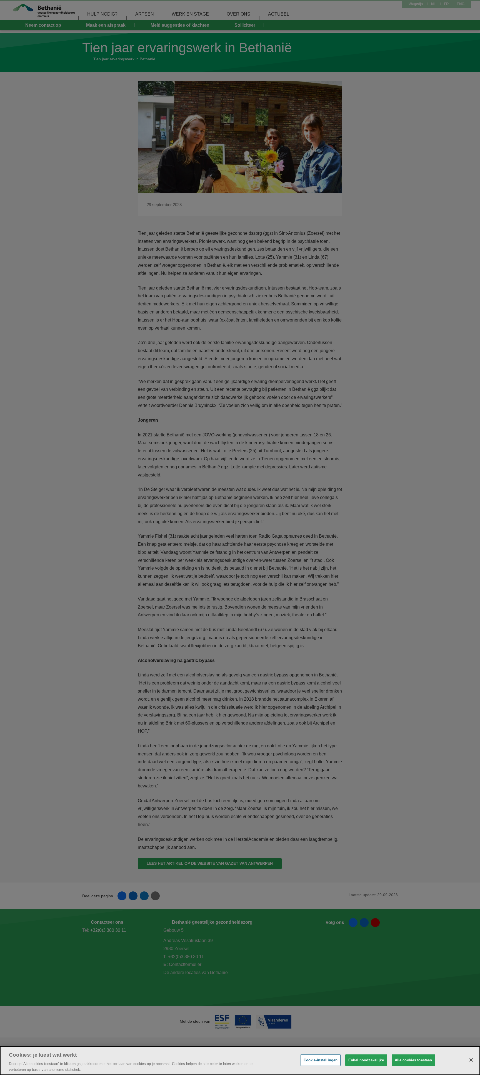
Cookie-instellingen (321, 1060)
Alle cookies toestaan (413, 1060)
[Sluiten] (471, 1060)
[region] (240, 1060)
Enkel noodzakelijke (366, 1060)
